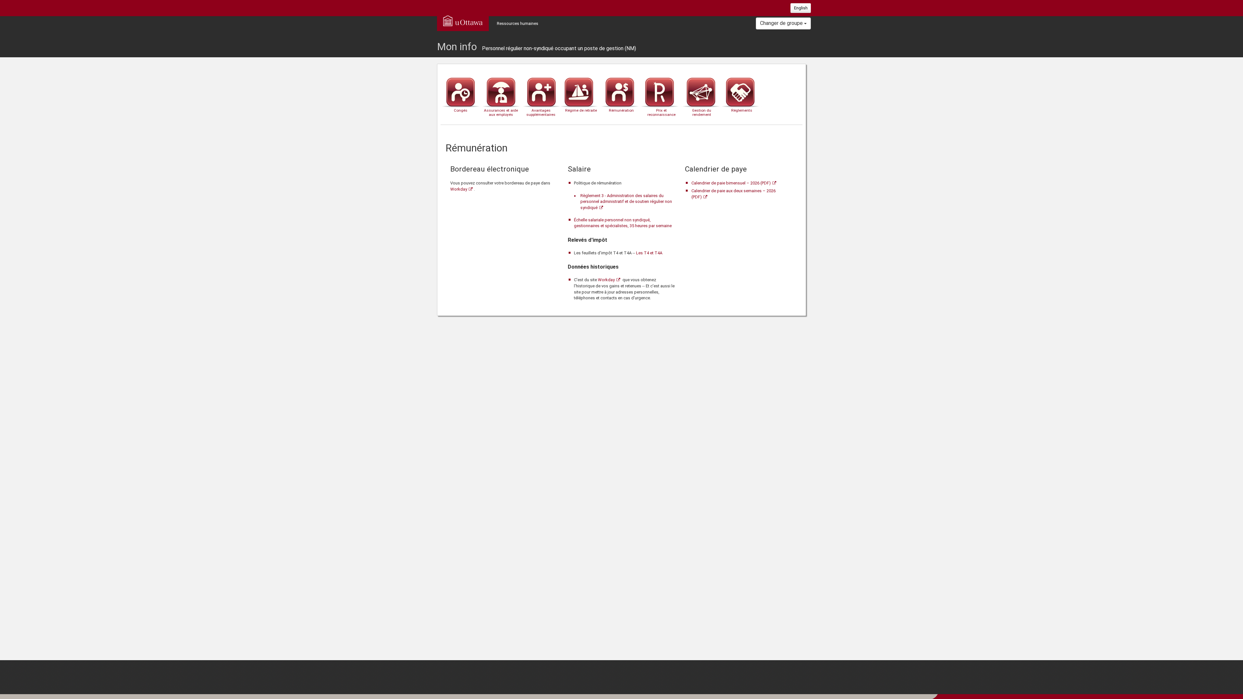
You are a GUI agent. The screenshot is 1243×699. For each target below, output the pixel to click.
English (801, 8)
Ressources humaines (517, 23)
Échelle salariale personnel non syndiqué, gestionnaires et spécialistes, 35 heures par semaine (623, 222)
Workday (458, 189)
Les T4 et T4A (649, 252)
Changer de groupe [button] (782, 23)
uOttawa (463, 20)
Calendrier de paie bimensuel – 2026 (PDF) (731, 183)
